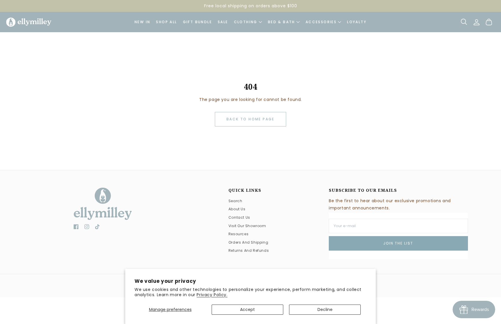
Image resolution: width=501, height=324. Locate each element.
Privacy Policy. (212, 295)
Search (235, 200)
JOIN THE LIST (398, 243)
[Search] (464, 22)
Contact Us (239, 217)
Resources (238, 233)
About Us (237, 209)
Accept (247, 309)
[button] (323, 22)
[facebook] (76, 227)
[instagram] (86, 227)
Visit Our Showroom (247, 225)
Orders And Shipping (248, 242)
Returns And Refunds (248, 250)
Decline (325, 309)
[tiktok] (97, 227)
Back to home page (250, 119)
